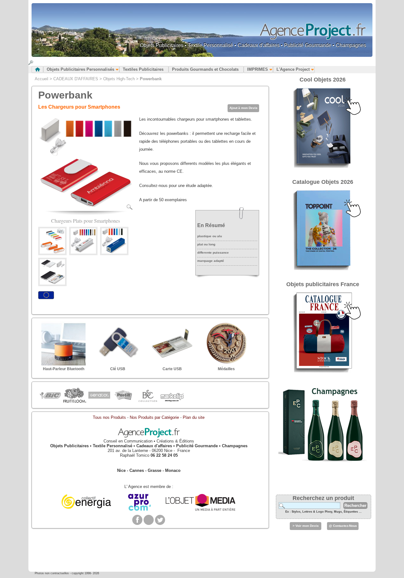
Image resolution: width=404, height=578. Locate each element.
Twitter (160, 520)
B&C (147, 395)
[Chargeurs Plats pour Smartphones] (85, 208)
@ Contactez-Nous (343, 525)
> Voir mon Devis (306, 525)
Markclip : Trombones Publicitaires (172, 395)
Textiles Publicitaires (143, 69)
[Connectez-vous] (30, 63)
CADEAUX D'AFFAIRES (75, 78)
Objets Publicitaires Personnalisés (80, 69)
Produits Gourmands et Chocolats (205, 69)
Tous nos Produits (109, 417)
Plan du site (194, 417)
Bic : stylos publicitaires (50, 396)
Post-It (123, 395)
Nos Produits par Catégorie (154, 417)
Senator (99, 395)
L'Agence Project (293, 69)
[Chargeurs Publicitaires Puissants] (114, 252)
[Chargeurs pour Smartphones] (52, 252)
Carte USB (172, 369)
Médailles (226, 369)
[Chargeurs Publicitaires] (83, 252)
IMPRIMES (257, 69)
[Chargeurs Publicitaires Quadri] (52, 283)
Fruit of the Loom (74, 395)
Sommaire (37, 69)
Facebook (137, 520)
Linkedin (149, 520)
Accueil (41, 78)
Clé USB (117, 369)
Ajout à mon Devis (243, 108)
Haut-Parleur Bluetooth (63, 369)
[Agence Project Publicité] (148, 436)
